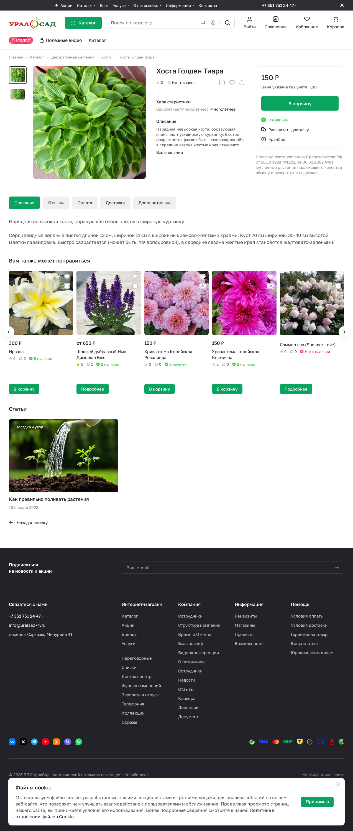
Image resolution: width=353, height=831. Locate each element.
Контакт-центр (137, 676)
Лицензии (188, 707)
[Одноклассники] (56, 741)
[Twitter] (23, 741)
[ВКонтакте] (12, 741)
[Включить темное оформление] (342, 5)
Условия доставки (309, 625)
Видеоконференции (198, 652)
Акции (128, 625)
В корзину (300, 103)
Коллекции (133, 712)
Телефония (133, 703)
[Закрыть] (338, 784)
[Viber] (67, 741)
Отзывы (56, 202)
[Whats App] (78, 741)
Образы (129, 722)
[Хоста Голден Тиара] (89, 122)
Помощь (300, 604)
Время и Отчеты (194, 634)
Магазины (245, 625)
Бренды (129, 634)
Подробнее (92, 388)
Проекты (244, 634)
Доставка (115, 202)
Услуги (128, 643)
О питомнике (191, 661)
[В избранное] (232, 82)
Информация (249, 604)
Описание (24, 202)
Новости (186, 679)
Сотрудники (190, 615)
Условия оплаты (307, 615)
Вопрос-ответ (305, 643)
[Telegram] (34, 741)
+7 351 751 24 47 (278, 5)
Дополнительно (155, 202)
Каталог (130, 615)
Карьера (186, 698)
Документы (189, 716)
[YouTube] (45, 741)
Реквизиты (246, 615)
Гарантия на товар (309, 634)
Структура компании (199, 625)
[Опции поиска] (202, 23)
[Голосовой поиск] (214, 23)
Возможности (249, 643)
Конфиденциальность (323, 774)
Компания (189, 604)
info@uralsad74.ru (27, 625)
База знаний (190, 643)
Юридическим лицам (312, 652)
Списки (129, 667)
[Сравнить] (222, 82)
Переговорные (137, 658)
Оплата (85, 202)
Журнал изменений (141, 685)
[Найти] (227, 23)
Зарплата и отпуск (140, 694)
